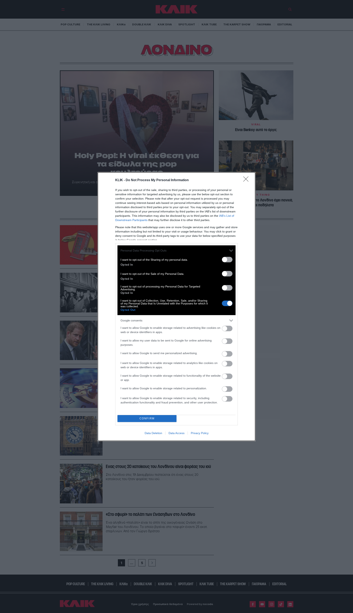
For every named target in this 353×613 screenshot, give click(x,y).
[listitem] (176, 250)
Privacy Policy (200, 433)
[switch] (227, 259)
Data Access (176, 433)
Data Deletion (153, 433)
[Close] (247, 180)
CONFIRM (147, 418)
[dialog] (176, 306)
